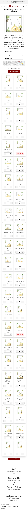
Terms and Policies (5, 504)
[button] (8, 78)
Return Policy (8, 58)
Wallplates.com (7, 508)
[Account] (23, 6)
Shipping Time (8, 55)
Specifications (8, 51)
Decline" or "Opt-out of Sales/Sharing (10, 506)
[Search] (4, 6)
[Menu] (1, 6)
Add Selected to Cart (14, 71)
